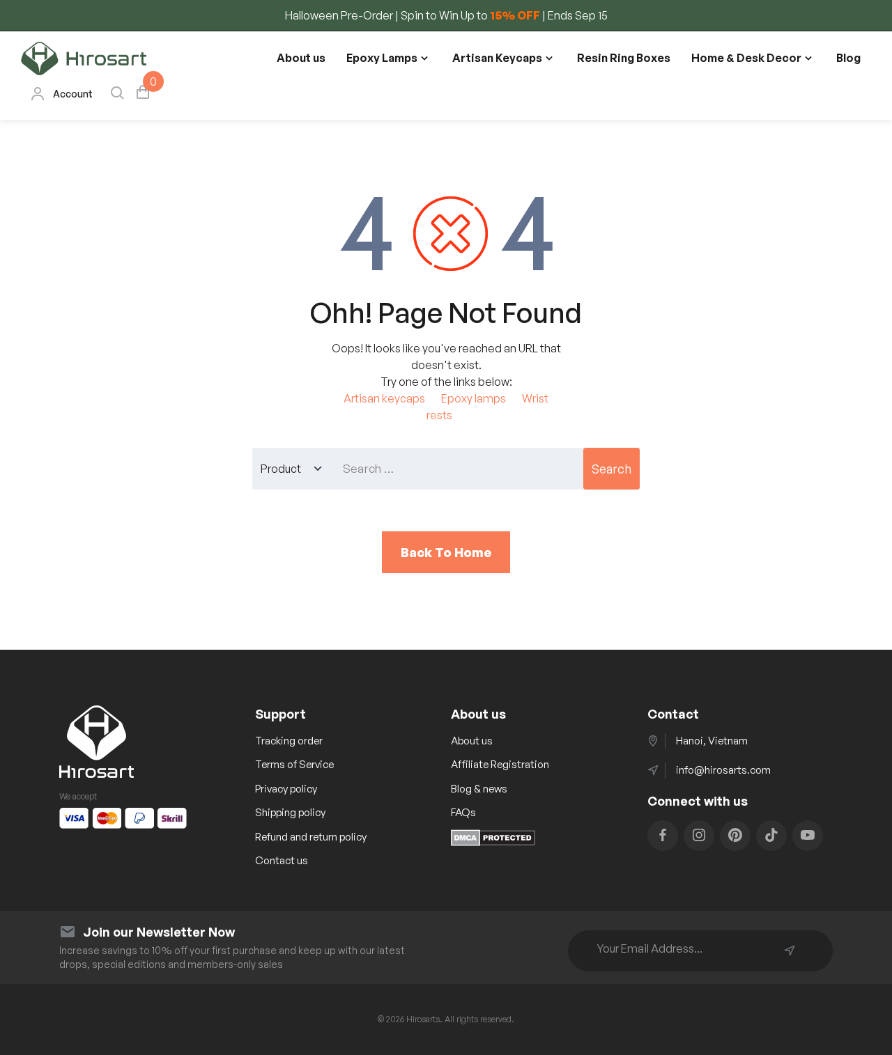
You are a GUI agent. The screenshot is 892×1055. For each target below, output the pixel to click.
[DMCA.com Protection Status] (493, 842)
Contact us (281, 860)
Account (73, 94)
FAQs (463, 812)
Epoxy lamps (473, 398)
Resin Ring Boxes (623, 58)
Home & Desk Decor (746, 58)
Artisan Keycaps (497, 58)
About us (301, 58)
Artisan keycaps (384, 398)
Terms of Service (294, 764)
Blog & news (479, 788)
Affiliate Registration (500, 764)
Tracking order (289, 740)
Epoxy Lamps (381, 58)
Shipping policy (290, 812)
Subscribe (789, 950)
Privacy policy (286, 788)
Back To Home (446, 552)
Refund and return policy (311, 836)
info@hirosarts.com (723, 769)
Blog (848, 58)
